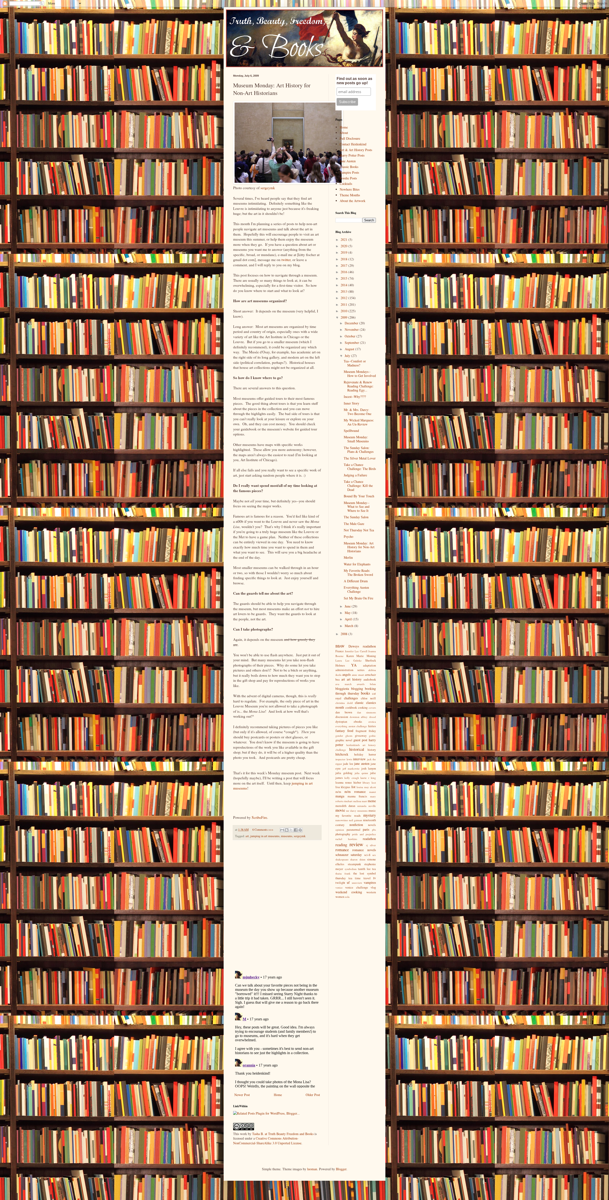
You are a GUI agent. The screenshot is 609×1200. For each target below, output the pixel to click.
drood (372, 717)
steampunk (354, 864)
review (356, 844)
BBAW (339, 646)
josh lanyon (368, 768)
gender (339, 735)
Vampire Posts (349, 172)
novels (372, 825)
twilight (340, 883)
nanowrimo (341, 820)
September (352, 342)
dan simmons (366, 712)
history (372, 750)
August (350, 349)
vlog (373, 887)
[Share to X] (291, 830)
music (372, 811)
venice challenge (356, 887)
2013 (344, 291)
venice (339, 887)
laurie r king (368, 778)
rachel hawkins (346, 839)
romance (342, 849)
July (348, 355)
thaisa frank (342, 873)
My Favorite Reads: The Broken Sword (358, 572)
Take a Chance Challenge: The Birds (360, 466)
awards (360, 684)
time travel (363, 878)
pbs (374, 829)
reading (341, 844)
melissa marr (360, 801)
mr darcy (351, 810)
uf (348, 882)
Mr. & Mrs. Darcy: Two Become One (357, 411)
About (344, 132)
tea (374, 869)
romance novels (364, 850)
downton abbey (359, 717)
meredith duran (345, 806)
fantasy (340, 730)
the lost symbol (364, 873)
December (352, 323)
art (247, 836)
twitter (285, 259)
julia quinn (361, 773)
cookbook (351, 708)
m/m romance (355, 791)
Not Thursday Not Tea (359, 530)
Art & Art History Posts (356, 150)
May (348, 612)
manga (339, 796)
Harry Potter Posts (352, 155)
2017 (344, 265)
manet (372, 792)
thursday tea (343, 878)
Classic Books (349, 166)
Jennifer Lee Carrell (356, 651)
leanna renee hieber (348, 782)
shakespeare (342, 859)
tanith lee (364, 869)
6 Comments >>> (262, 830)
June (348, 606)
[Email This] (282, 830)
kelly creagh (351, 778)
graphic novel (343, 740)
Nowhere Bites (349, 189)
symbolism (351, 869)
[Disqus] (277, 905)
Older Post (313, 1094)
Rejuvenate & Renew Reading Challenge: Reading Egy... (358, 386)
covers (372, 707)
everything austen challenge (351, 726)
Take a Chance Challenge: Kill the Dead (358, 485)
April (349, 619)
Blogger (341, 1169)
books (365, 693)
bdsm (373, 684)
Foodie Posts (348, 178)
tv (374, 878)
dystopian (341, 722)
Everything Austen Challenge (356, 589)
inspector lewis (343, 759)
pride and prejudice (364, 834)
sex (374, 855)
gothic (372, 735)
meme (372, 801)
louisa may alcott (366, 787)
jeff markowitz (351, 768)
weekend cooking (348, 892)
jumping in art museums (265, 836)
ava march (343, 684)
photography (342, 834)
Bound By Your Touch (359, 496)
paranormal (353, 830)
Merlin (348, 557)
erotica (372, 721)
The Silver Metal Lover (360, 458)
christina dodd (344, 703)
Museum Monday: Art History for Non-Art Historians (359, 547)
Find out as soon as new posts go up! (354, 81)
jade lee (348, 764)
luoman (312, 1169)
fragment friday (366, 731)
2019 (344, 252)
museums (286, 836)
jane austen (361, 763)
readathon (369, 838)
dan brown (343, 712)
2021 (344, 239)
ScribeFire (259, 817)
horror (372, 754)
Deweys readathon (362, 646)
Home (278, 1094)
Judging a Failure (355, 475)
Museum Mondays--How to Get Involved (360, 373)
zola (347, 897)
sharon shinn (357, 859)
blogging (357, 688)
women (339, 897)
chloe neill (368, 698)
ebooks (358, 722)
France (339, 651)
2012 (344, 298)
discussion (341, 717)
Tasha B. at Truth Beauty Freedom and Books (283, 1133)
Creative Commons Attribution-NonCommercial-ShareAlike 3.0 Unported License (267, 1140)
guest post (360, 740)
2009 (344, 317)
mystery (369, 815)
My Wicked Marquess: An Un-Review (359, 422)
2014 (344, 285)
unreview (357, 882)
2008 (344, 634)
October (350, 336)
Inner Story (351, 403)
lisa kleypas (342, 787)
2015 (344, 278)
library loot (369, 782)
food (350, 730)
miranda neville (366, 806)
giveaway (361, 736)
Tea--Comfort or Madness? (355, 363)
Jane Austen (348, 161)
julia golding (343, 773)
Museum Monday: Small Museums (356, 439)
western (371, 892)
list (353, 787)
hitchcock (341, 754)
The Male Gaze (354, 523)
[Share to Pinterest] (300, 830)
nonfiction (356, 824)
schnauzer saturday (348, 854)
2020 (344, 246)
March (349, 625)
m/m (338, 792)
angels (346, 674)
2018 (344, 259)
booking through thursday (355, 691)
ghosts (348, 735)
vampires (370, 882)
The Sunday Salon (356, 517)
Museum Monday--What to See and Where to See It (356, 506)
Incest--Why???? (355, 396)
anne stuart (358, 675)
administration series (349, 670)
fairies (372, 726)
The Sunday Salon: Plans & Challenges (358, 449)
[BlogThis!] (286, 830)
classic (359, 702)
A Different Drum (356, 581)
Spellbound (351, 430)
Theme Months (350, 195)
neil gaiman (355, 820)
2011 (344, 304)
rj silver (371, 845)
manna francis (357, 796)
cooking (363, 708)
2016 (344, 272)
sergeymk (267, 187)
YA (354, 665)
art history (354, 679)
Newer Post (242, 1094)
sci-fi (367, 855)
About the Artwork (352, 200)
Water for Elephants (357, 564)
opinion (339, 829)
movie (340, 810)
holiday (358, 754)
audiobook (369, 679)
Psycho (348, 536)
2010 (344, 311)
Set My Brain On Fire (358, 598)
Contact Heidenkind (353, 144)
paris (366, 829)
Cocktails (346, 183)
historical (356, 749)
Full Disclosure (350, 138)
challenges (351, 698)
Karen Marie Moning (361, 656)
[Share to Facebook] (295, 830)
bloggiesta (342, 688)
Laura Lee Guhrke (348, 660)
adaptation (369, 665)
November (352, 329)
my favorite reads (348, 816)
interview (359, 759)
